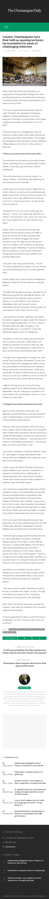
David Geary (11, 51)
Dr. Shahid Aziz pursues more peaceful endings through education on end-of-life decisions (30, 792)
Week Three (9, 632)
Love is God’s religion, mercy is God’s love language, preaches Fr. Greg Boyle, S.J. (29, 802)
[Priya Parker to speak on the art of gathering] (8, 773)
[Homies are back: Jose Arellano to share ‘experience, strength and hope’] (8, 782)
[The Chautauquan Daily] (24, 11)
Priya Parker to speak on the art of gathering (26, 870)
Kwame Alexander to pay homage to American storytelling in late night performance (29, 813)
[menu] (6, 27)
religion (39, 629)
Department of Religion (21, 629)
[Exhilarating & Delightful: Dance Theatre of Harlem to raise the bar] (8, 764)
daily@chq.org (10, 846)
